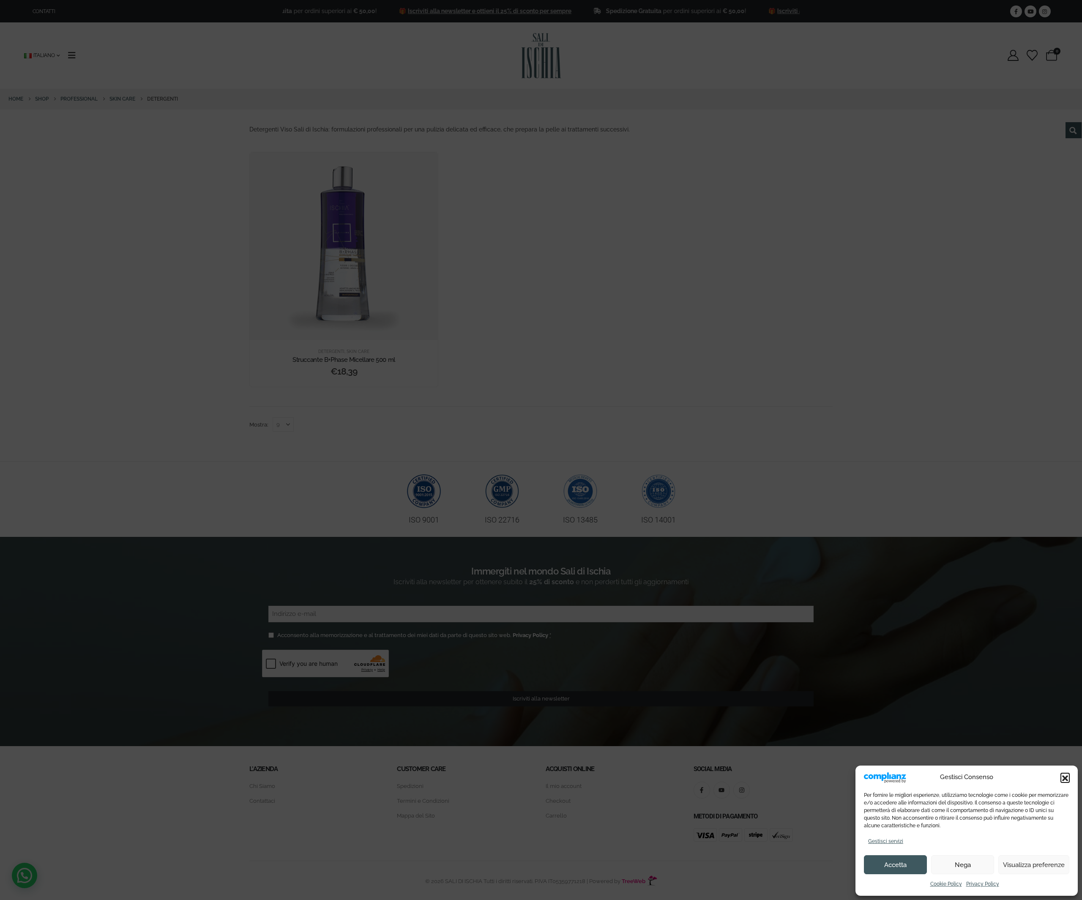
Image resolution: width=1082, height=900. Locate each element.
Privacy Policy (982, 884)
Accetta (895, 865)
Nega (963, 865)
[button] (1065, 777)
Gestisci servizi (885, 841)
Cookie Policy (946, 884)
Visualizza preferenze (1034, 865)
